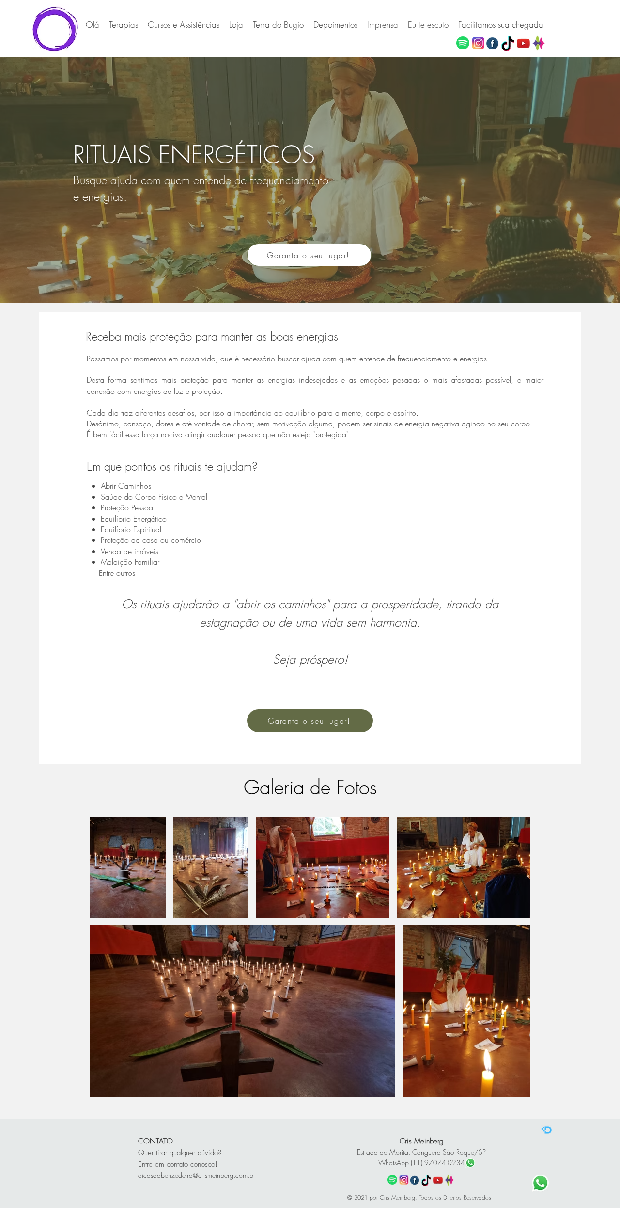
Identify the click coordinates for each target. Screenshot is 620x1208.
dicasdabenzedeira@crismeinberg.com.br (196, 1175)
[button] (183, 25)
